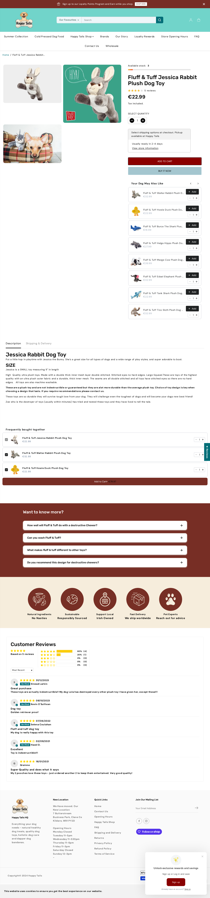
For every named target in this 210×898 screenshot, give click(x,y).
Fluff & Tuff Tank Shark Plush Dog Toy (163, 293)
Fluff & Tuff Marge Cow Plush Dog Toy (163, 259)
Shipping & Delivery (39, 343)
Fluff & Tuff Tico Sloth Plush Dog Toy (163, 309)
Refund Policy (102, 848)
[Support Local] (105, 599)
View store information (145, 148)
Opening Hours (103, 816)
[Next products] (198, 183)
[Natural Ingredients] (39, 599)
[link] (27, 806)
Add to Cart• (105, 481)
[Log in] (190, 20)
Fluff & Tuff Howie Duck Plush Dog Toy (163, 209)
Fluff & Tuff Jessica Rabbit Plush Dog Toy (47, 437)
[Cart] (198, 20)
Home (5, 54)
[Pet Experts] (170, 599)
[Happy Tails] (24, 20)
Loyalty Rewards (145, 36)
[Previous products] (190, 183)
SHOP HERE (141, 4)
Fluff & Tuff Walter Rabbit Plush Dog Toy (163, 193)
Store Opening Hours (174, 36)
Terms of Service (104, 853)
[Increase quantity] (196, 198)
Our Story (122, 36)
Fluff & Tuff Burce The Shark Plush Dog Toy (163, 226)
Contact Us (92, 46)
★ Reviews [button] (207, 452)
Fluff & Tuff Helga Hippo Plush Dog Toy (163, 243)
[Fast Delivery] (138, 599)
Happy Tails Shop (81, 36)
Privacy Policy (103, 843)
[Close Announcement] (204, 4)
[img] (27, 680)
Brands (104, 36)
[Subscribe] (196, 808)
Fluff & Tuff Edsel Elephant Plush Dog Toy (163, 276)
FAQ (196, 36)
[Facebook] (139, 821)
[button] (48, 651)
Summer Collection (16, 36)
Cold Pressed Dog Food (49, 36)
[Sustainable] (72, 599)
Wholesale (112, 46)
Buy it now (164, 170)
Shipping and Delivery (107, 832)
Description (13, 343)
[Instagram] (146, 821)
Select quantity (138, 113)
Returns (99, 837)
